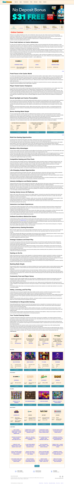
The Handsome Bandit (30, 401)
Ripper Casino (31, 343)
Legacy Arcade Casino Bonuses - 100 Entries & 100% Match (16, 453)
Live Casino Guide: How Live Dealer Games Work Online (16, 460)
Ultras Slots (58, 28)
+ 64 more (34, 418)
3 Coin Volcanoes (44, 401)
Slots (31, 1)
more (63, 71)
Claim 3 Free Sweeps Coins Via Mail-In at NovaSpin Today (30, 445)
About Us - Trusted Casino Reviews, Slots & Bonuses (30, 438)
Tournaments (26, 1)
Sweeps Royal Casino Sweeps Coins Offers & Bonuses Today (30, 431)
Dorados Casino (55, 64)
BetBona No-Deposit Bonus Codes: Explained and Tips (16, 438)
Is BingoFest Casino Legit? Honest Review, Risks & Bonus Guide (44, 431)
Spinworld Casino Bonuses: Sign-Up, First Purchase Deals (57, 453)
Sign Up (16, 1)
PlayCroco (43, 380)
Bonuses (35, 1)
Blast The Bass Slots (42, 28)
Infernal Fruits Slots (33, 28)
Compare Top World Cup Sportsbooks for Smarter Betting (58, 438)
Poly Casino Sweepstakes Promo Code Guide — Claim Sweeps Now (16, 431)
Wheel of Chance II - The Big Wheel (57, 402)
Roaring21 (16, 380)
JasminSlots (16, 415)
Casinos (44, 1)
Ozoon (37, 64)
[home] (7, 3)
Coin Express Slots (51, 28)
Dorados (58, 380)
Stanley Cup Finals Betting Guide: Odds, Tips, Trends (30, 453)
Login (21, 1)
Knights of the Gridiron (16, 402)
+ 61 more (47, 418)
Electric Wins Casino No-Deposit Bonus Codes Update (58, 431)
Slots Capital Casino (18, 343)
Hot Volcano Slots (24, 28)
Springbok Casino (59, 344)
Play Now (19, 132)
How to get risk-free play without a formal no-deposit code (44, 453)
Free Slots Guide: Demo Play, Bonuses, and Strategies (57, 460)
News (40, 1)
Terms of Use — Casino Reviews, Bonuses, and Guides (57, 445)
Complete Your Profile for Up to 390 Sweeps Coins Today (16, 445)
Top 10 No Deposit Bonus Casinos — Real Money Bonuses (44, 445)
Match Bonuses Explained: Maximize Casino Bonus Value (30, 460)
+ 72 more (16, 419)
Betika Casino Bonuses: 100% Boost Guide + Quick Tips (44, 460)
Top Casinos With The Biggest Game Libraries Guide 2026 (44, 438)
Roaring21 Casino (19, 64)
